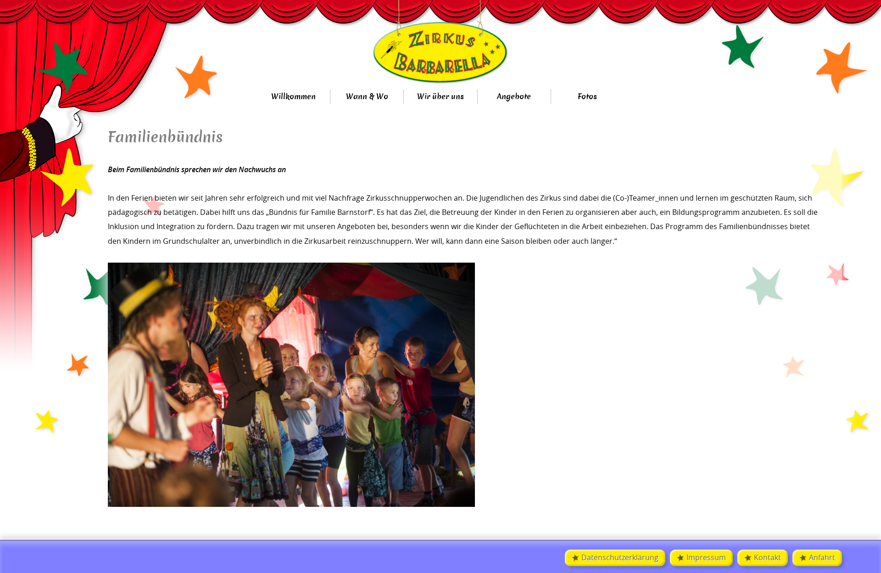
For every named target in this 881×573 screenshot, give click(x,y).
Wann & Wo (367, 96)
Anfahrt (822, 557)
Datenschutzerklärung (619, 557)
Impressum (706, 557)
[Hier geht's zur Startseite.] (440, 45)
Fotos (587, 96)
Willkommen (293, 96)
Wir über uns (440, 96)
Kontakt (767, 557)
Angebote (514, 96)
